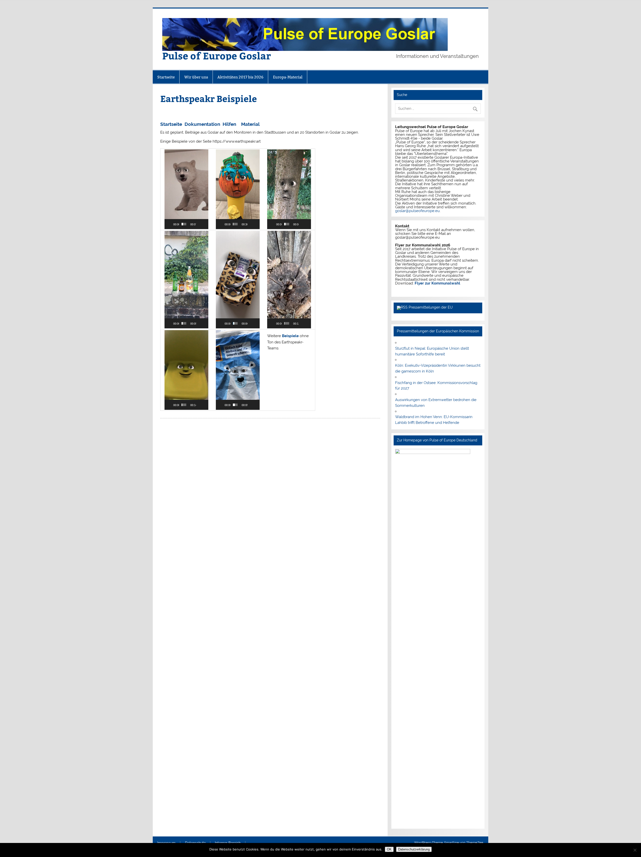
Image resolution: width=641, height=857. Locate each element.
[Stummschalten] (200, 224)
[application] (186, 189)
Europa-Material (287, 77)
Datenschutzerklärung (414, 849)
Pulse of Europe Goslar (216, 55)
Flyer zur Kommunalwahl (437, 283)
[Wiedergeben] (171, 224)
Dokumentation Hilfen (210, 124)
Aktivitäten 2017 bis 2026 (240, 77)
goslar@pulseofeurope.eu (417, 211)
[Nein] (634, 849)
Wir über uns (196, 77)
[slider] (184, 224)
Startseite (166, 77)
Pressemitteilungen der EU (431, 307)
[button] (186, 189)
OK (389, 849)
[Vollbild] (204, 224)
